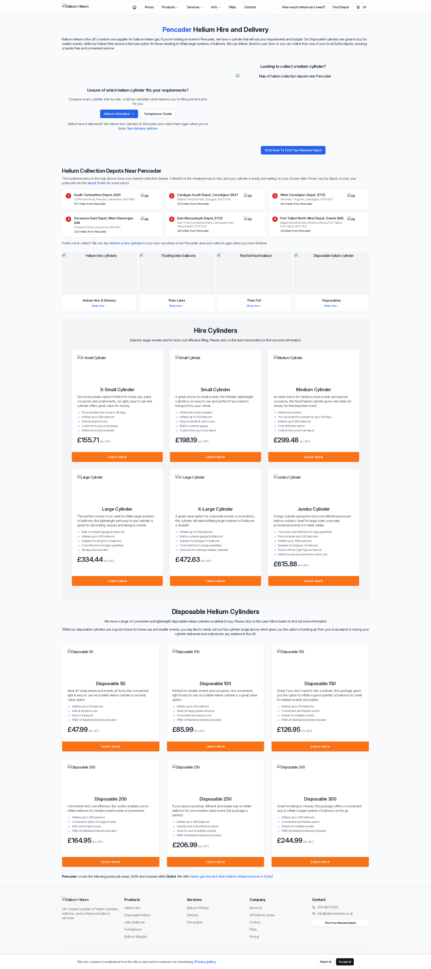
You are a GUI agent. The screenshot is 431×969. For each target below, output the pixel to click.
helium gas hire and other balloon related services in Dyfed (231, 876)
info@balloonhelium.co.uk (335, 913)
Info (214, 7)
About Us (255, 908)
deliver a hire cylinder (126, 243)
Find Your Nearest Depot (340, 923)
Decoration (194, 922)
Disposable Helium (137, 915)
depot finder (97, 183)
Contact (250, 7)
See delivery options (142, 128)
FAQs (232, 7)
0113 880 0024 (327, 907)
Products (168, 7)
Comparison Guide (158, 114)
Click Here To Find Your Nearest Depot (293, 150)
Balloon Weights (135, 936)
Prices (149, 7)
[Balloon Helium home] (85, 7)
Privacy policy (205, 962)
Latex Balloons (134, 922)
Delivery (193, 915)
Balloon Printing (198, 908)
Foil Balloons (133, 929)
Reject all (325, 961)
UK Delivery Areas (262, 915)
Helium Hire (132, 908)
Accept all (345, 961)
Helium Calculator (117, 114)
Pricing (254, 936)
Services (193, 7)
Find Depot (341, 7)
